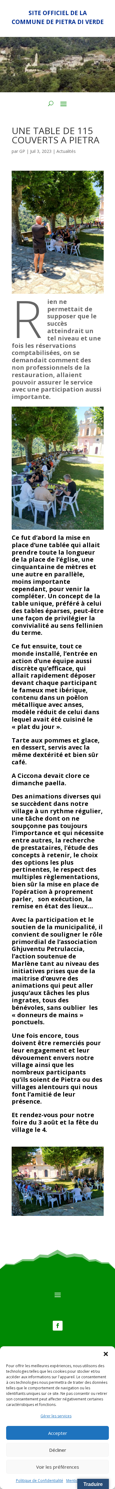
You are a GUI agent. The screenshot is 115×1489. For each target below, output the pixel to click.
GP (22, 151)
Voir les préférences (57, 1467)
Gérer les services (55, 1416)
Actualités (66, 151)
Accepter (57, 1433)
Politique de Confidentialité (39, 1480)
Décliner (57, 1450)
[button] (106, 1354)
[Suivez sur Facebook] (58, 1326)
